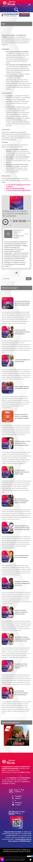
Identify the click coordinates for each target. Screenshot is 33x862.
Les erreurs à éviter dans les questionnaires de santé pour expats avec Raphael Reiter (22, 303)
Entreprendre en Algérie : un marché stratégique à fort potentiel (18, 233)
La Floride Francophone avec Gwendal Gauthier (22, 360)
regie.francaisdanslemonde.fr (11, 722)
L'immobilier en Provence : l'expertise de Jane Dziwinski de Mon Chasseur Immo (22, 639)
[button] (29, 4)
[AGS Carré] (16, 735)
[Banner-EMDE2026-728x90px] (15, 15)
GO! (28, 279)
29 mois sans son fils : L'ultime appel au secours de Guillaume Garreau (22, 331)
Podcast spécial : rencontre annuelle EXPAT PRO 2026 (21, 387)
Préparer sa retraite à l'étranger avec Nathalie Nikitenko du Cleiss (20, 612)
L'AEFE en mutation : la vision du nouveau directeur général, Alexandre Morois (22, 443)
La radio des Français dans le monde (14, 774)
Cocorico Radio (15, 776)
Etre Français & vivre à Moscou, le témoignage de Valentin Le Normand (21, 500)
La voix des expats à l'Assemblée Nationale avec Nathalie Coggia (21, 472)
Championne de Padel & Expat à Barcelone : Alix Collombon (20, 665)
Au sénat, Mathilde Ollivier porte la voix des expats (21, 556)
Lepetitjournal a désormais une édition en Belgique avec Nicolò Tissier (22, 583)
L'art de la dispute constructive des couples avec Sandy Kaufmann (21, 692)
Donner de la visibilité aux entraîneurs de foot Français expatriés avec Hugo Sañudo (22, 527)
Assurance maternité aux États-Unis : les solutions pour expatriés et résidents (21, 416)
